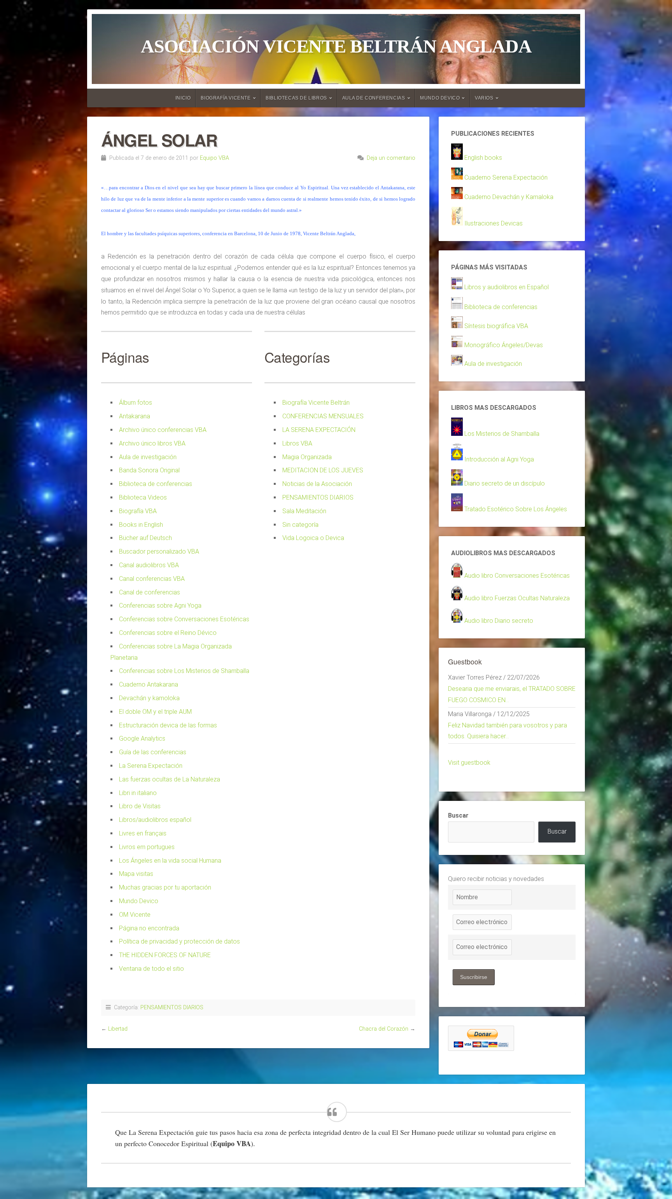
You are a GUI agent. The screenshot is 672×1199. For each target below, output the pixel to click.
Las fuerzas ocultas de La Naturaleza (169, 779)
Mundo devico (440, 98)
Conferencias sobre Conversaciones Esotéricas (184, 619)
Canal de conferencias (149, 592)
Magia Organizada (307, 457)
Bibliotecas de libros (296, 98)
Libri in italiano (138, 793)
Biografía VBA (138, 511)
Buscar (458, 815)
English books (483, 157)
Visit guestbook (469, 762)
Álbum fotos (135, 402)
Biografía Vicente (225, 98)
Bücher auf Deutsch (145, 538)
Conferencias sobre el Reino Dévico (168, 632)
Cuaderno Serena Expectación (506, 177)
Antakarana (134, 416)
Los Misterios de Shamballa (501, 433)
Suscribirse (473, 977)
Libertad (118, 1029)
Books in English (141, 524)
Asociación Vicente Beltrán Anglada (336, 46)
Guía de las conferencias (152, 752)
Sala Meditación (304, 511)
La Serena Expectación (150, 765)
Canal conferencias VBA (152, 578)
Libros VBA (297, 443)
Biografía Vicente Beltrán (316, 402)
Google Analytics (142, 738)
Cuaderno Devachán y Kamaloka (508, 197)
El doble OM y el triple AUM (155, 711)
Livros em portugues (147, 847)
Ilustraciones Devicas (493, 223)
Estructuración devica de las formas (168, 725)
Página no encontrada (149, 928)
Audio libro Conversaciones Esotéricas (517, 575)
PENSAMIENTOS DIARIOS (318, 497)
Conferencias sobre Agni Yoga (160, 605)
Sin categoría (300, 524)
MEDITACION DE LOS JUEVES (322, 470)
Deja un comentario (391, 158)
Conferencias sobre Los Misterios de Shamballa (184, 671)
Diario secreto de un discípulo (504, 483)
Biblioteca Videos (143, 497)
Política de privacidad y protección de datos (179, 941)
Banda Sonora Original (149, 470)
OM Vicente (134, 914)
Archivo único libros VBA (152, 443)
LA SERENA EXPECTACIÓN (318, 429)
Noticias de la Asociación (317, 484)
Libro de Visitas (140, 806)
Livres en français (142, 833)
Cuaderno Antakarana (148, 684)
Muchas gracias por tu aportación (165, 887)
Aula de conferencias (373, 98)
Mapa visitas (136, 873)
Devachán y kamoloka (149, 698)
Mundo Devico (138, 901)
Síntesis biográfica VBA (496, 326)
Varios (484, 98)
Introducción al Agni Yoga (499, 459)
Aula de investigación (148, 457)
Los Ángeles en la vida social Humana (170, 860)
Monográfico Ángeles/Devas (503, 345)
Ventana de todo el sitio (151, 968)
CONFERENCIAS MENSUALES (323, 416)
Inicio (183, 98)
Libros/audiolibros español (155, 819)
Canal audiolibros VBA (149, 565)
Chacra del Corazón (383, 1029)
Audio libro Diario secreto (498, 620)
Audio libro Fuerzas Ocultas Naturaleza (517, 598)
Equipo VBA (214, 158)
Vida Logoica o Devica (313, 538)
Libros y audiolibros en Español (506, 287)
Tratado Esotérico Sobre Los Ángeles (515, 509)
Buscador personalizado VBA (159, 551)
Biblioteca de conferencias (155, 484)
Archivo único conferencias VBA (162, 429)
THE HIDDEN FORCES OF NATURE (165, 955)
